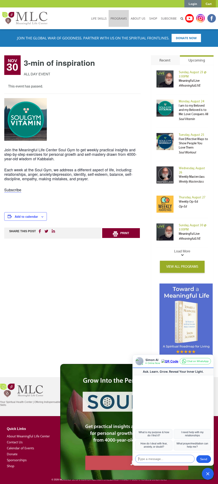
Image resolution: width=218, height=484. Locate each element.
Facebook (211, 18)
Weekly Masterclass (192, 177)
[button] (208, 474)
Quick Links (16, 429)
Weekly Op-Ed (188, 201)
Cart (209, 4)
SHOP (153, 18)
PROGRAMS (118, 18)
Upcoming (196, 61)
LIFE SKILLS (99, 18)
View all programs (182, 267)
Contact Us (15, 442)
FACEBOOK (40, 231)
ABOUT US (138, 18)
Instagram (200, 18)
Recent (165, 61)
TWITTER (46, 231)
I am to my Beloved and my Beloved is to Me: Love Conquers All (193, 110)
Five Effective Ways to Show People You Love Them (193, 143)
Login (193, 4)
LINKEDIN (53, 231)
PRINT (124, 233)
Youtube (189, 18)
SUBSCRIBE (169, 18)
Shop (10, 466)
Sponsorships (17, 460)
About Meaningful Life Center (28, 436)
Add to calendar (26, 216)
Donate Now (186, 38)
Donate (12, 454)
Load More (182, 251)
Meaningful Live (189, 81)
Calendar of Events (20, 448)
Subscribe (12, 189)
